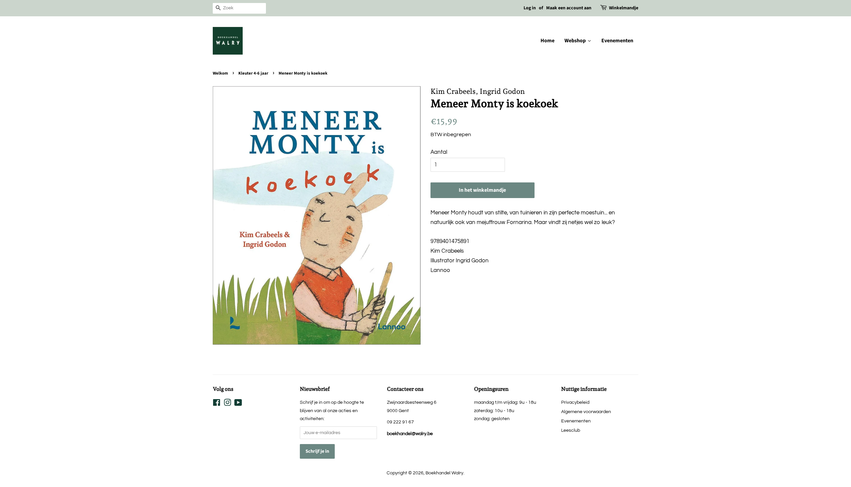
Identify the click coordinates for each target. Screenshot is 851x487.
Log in (530, 8)
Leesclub (570, 430)
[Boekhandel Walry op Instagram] (227, 403)
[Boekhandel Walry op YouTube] (238, 403)
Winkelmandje (623, 8)
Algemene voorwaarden (586, 411)
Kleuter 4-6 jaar (253, 73)
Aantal (438, 152)
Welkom (220, 73)
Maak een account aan (568, 8)
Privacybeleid (575, 402)
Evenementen (576, 420)
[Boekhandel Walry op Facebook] (216, 403)
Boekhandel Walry (444, 472)
